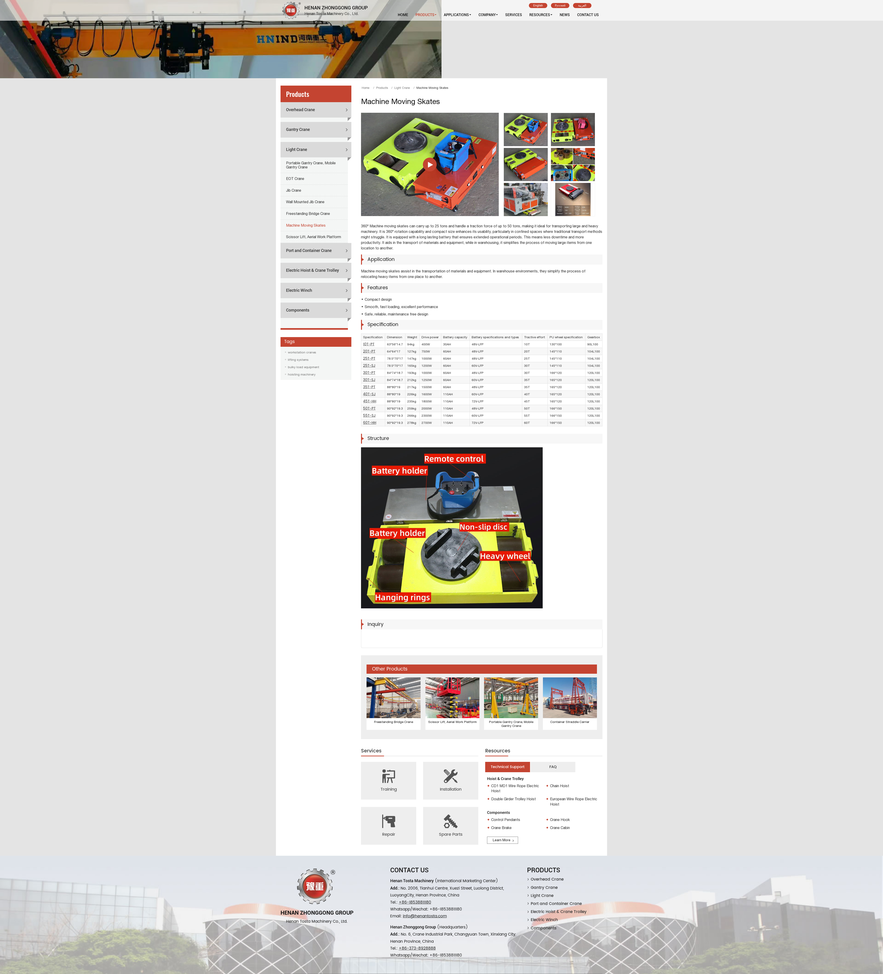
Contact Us (588, 15)
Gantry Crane (298, 129)
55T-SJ (369, 416)
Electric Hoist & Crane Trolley (312, 270)
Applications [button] (456, 15)
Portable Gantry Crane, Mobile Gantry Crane (511, 724)
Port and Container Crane (309, 250)
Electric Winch (299, 290)
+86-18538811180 (415, 902)
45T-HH (369, 401)
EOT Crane (295, 178)
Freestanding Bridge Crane (393, 722)
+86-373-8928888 (417, 948)
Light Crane (402, 88)
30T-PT (369, 373)
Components (297, 310)
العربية (582, 5)
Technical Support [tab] (508, 767)
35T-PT (369, 387)
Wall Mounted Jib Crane (305, 202)
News (565, 15)
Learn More (501, 840)
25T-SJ (369, 366)
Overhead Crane (300, 109)
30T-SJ (369, 380)
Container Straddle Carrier (569, 722)
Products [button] (425, 15)
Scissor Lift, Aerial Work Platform (452, 722)
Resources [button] (539, 15)
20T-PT (369, 351)
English (538, 5)
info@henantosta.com (425, 916)
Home (403, 15)
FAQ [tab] (553, 767)
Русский (560, 5)
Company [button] (487, 15)
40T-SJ (369, 394)
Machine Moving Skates (306, 225)
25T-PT (369, 358)
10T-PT (368, 344)
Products (382, 88)
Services (513, 15)
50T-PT (369, 408)
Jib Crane (293, 190)
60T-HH (369, 423)
